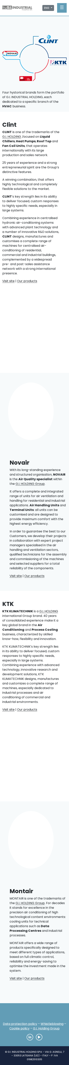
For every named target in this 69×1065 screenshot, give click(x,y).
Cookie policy (19, 1028)
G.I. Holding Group (46, 1028)
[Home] (34, 1014)
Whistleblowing (52, 1024)
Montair (26, 77)
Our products (27, 281)
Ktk (58, 62)
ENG (47, 8)
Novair (11, 54)
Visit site (8, 281)
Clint (46, 39)
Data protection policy (20, 1024)
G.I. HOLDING (11, 136)
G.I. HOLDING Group (30, 484)
